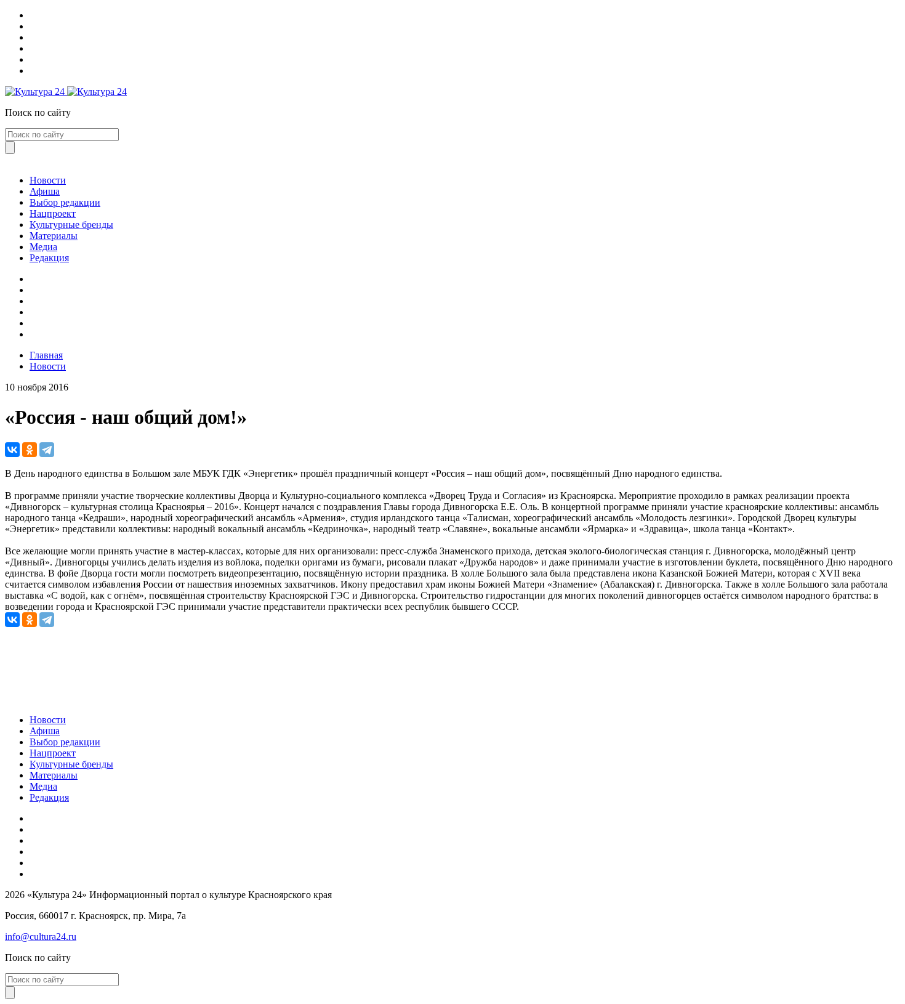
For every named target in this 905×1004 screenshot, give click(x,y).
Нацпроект (53, 213)
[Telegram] (46, 449)
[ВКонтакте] (12, 449)
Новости (48, 180)
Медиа (43, 246)
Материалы (54, 235)
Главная (46, 355)
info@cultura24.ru (40, 936)
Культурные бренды (71, 224)
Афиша (45, 191)
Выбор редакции (65, 202)
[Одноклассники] (29, 449)
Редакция (49, 258)
